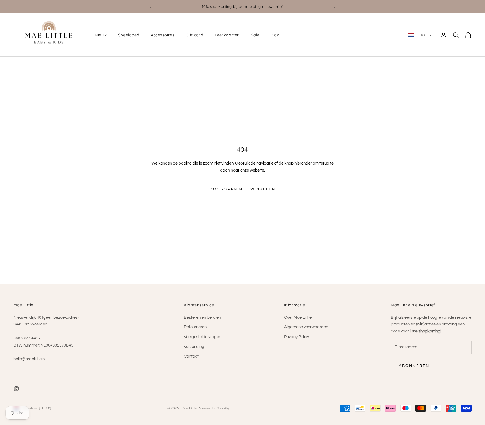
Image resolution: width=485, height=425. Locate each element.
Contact (191, 356)
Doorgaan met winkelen (242, 189)
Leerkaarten (227, 35)
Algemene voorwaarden (306, 327)
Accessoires (162, 35)
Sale (255, 35)
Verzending (194, 347)
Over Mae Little (298, 317)
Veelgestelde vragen (202, 337)
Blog (275, 35)
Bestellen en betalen (202, 317)
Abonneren (414, 366)
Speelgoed (128, 35)
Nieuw (101, 35)
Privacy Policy (296, 337)
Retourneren (195, 327)
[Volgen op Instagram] (16, 388)
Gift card (194, 35)
